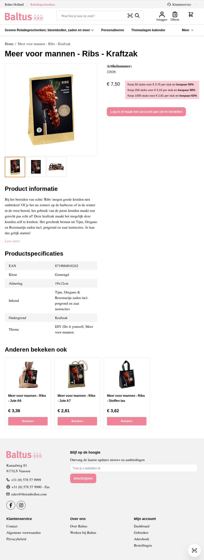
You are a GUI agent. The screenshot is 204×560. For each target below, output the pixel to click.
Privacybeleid (16, 538)
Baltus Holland (14, 4)
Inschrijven (83, 478)
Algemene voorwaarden (23, 532)
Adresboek (141, 538)
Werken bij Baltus (83, 532)
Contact (12, 526)
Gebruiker (141, 532)
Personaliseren (112, 30)
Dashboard (141, 526)
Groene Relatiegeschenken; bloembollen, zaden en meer (47, 30)
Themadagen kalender (148, 30)
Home (9, 43)
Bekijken (28, 421)
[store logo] (24, 16)
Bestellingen (143, 545)
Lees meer (12, 240)
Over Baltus (78, 526)
